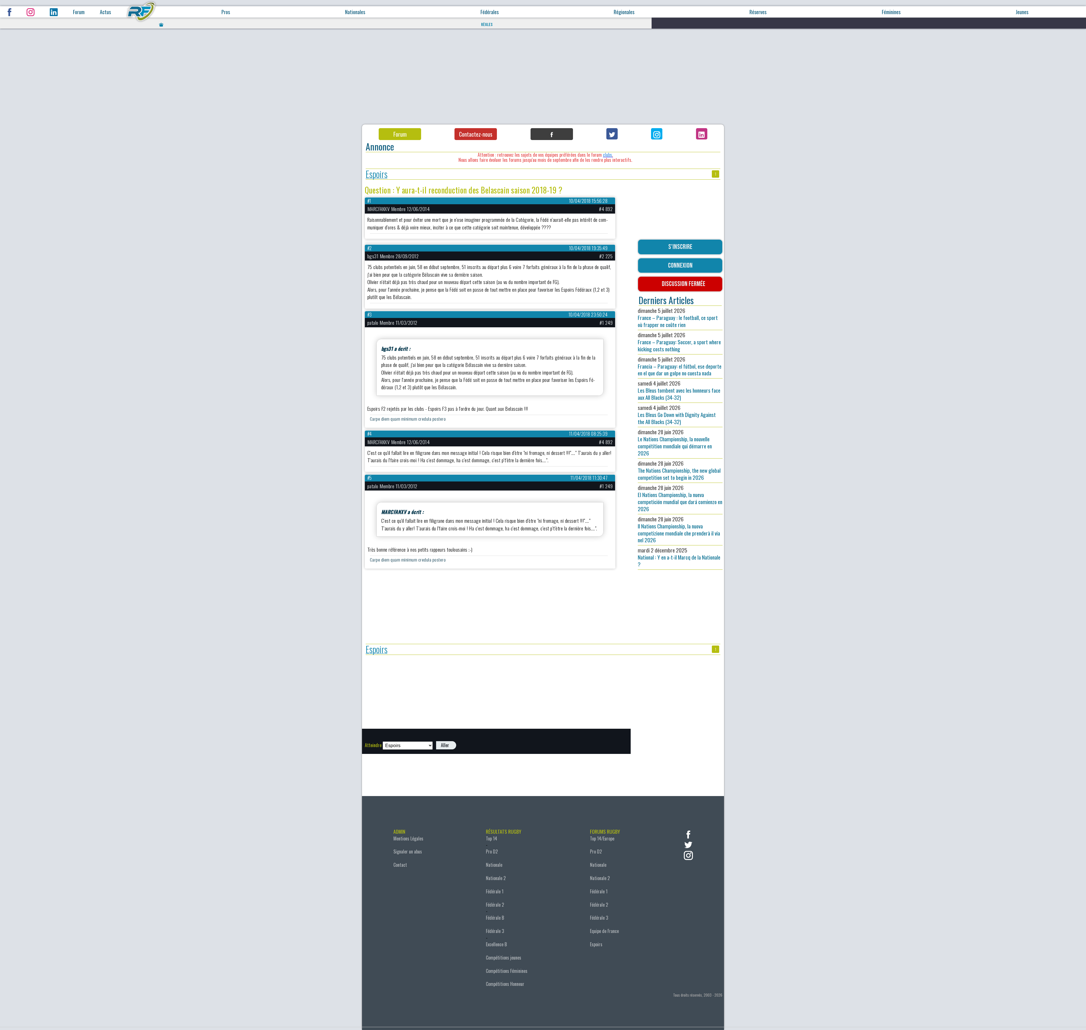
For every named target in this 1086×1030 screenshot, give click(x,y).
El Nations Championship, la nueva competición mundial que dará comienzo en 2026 (680, 498)
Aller (445, 745)
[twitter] (688, 844)
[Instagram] (656, 133)
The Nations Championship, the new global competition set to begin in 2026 (679, 470)
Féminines (891, 12)
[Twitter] (612, 133)
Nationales (355, 12)
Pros (225, 12)
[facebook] (688, 834)
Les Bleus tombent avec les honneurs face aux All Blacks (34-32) (679, 390)
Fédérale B (495, 917)
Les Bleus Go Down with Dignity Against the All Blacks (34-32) (677, 414)
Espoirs (376, 174)
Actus (105, 12)
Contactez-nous (475, 134)
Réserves (757, 12)
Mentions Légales (408, 838)
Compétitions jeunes (503, 957)
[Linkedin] (701, 133)
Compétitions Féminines (506, 970)
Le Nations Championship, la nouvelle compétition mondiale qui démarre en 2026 (675, 442)
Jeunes (1022, 12)
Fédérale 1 (494, 891)
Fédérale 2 (495, 904)
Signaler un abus (407, 851)
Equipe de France (604, 931)
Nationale (494, 864)
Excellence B (496, 944)
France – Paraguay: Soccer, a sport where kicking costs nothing (679, 342)
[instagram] (688, 855)
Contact (400, 864)
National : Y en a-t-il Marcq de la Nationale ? (679, 557)
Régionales (624, 12)
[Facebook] (552, 134)
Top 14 (491, 838)
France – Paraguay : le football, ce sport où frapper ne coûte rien (678, 317)
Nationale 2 (496, 878)
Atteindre (373, 745)
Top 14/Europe (602, 838)
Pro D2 (492, 851)
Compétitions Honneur (505, 983)
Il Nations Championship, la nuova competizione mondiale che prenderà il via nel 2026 (679, 529)
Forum (79, 12)
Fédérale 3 (495, 931)
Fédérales (489, 12)
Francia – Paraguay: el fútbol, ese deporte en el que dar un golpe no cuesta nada (679, 366)
